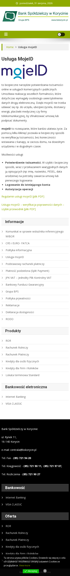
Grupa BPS (12, 291)
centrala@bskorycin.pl (23, 450)
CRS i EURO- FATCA (17, 243)
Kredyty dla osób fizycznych (22, 361)
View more (24, 565)
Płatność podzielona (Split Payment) (27, 271)
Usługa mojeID (15, 257)
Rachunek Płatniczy (17, 354)
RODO (9, 319)
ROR (8, 340)
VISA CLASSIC (14, 403)
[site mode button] (61, 34)
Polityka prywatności (18, 298)
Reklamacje (13, 305)
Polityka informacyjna (19, 250)
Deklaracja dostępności (20, 312)
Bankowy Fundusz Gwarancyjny (25, 284)
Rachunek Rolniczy (17, 347)
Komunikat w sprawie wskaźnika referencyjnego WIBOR (35, 234)
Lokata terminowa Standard (22, 375)
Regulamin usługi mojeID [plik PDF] (22, 196)
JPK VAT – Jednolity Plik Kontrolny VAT (29, 277)
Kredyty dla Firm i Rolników (22, 368)
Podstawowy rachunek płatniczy (25, 264)
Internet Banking (16, 396)
